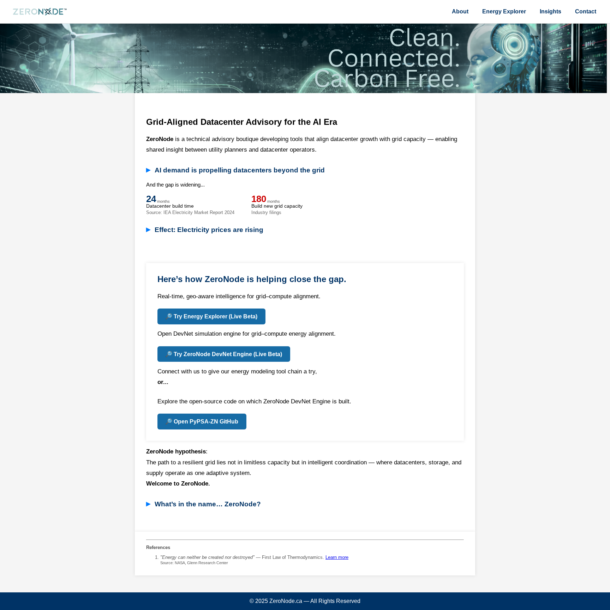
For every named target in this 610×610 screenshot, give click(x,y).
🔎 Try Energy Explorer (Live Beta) (211, 316)
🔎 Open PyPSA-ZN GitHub (201, 422)
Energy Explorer (504, 11)
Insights (550, 11)
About (460, 11)
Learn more (336, 557)
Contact (585, 11)
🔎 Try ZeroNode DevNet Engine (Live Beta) (223, 354)
